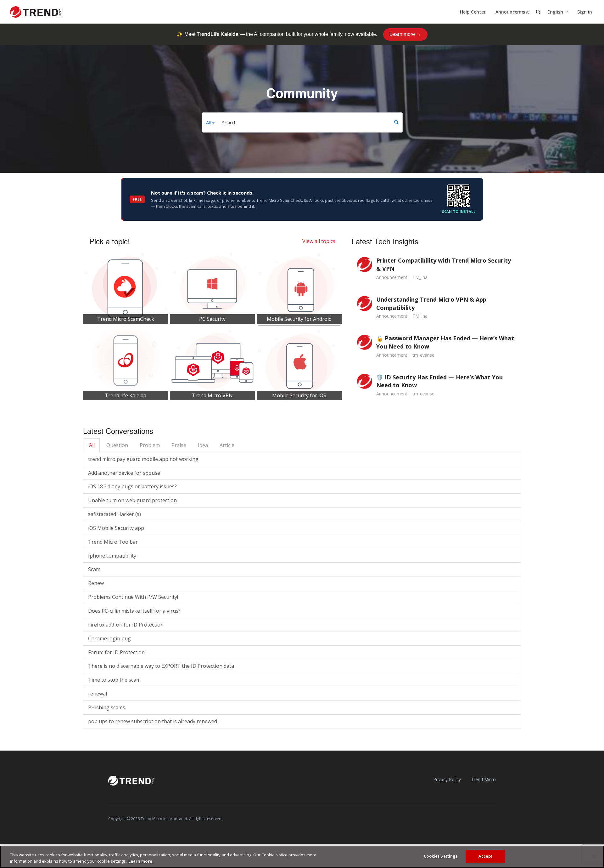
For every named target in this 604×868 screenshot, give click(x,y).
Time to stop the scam (114, 679)
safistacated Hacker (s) (114, 514)
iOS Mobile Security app (116, 528)
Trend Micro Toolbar (113, 541)
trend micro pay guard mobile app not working (143, 459)
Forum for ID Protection (116, 652)
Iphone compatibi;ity (112, 555)
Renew (96, 583)
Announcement (512, 12)
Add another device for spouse (124, 472)
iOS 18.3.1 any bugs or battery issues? (132, 486)
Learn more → (405, 34)
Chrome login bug (109, 638)
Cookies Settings (440, 856)
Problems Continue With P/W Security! (133, 596)
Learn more (140, 861)
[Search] (396, 122)
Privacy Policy (447, 779)
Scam (94, 569)
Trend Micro (483, 779)
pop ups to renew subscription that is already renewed (152, 721)
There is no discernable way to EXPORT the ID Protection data (161, 665)
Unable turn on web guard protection (132, 500)
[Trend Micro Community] (36, 12)
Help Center (473, 12)
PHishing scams (106, 707)
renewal (97, 693)
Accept (485, 856)
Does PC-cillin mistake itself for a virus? (134, 610)
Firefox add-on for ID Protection (126, 624)
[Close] (594, 856)
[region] (302, 857)
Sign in (584, 12)
